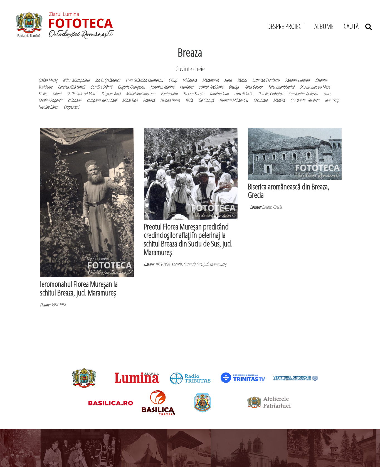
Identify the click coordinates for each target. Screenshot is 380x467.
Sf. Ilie (42, 94)
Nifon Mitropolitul (76, 80)
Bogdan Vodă (110, 94)
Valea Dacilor (253, 87)
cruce (327, 94)
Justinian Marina (162, 87)
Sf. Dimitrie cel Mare (81, 94)
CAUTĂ (354, 26)
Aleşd (228, 80)
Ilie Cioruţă (206, 100)
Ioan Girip (332, 100)
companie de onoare (102, 100)
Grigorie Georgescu (131, 87)
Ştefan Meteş (47, 80)
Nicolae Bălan (48, 107)
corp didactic (243, 94)
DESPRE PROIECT (285, 26)
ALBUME (324, 26)
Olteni (57, 94)
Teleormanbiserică (281, 87)
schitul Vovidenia (211, 87)
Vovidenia (45, 87)
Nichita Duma (170, 100)
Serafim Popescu (50, 100)
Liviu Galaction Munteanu (144, 80)
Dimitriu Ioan (219, 94)
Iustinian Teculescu (266, 80)
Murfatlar (186, 87)
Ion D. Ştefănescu (107, 80)
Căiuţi (173, 80)
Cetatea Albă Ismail (71, 87)
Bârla (189, 100)
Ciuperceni (71, 107)
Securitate (260, 100)
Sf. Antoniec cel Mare (315, 87)
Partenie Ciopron (297, 80)
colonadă (74, 100)
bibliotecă (189, 80)
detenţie (321, 80)
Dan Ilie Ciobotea (270, 94)
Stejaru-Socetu (193, 94)
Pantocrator (169, 94)
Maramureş (210, 80)
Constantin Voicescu (304, 100)
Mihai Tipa (129, 100)
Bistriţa (234, 87)
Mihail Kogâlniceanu (140, 94)
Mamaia (279, 100)
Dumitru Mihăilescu (233, 100)
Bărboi (242, 80)
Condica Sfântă (101, 87)
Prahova (149, 100)
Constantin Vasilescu (303, 94)
